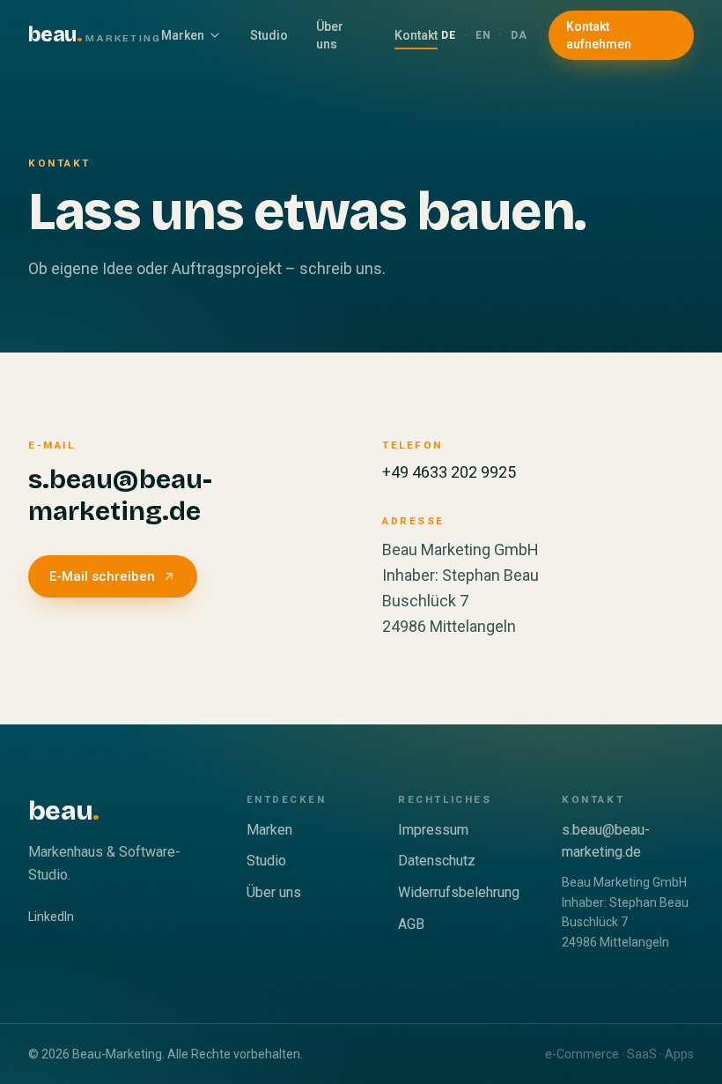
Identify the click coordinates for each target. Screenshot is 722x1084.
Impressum (433, 829)
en (483, 35)
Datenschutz (436, 860)
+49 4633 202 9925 (449, 472)
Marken (182, 35)
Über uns (329, 35)
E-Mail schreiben (102, 576)
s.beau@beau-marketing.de (120, 495)
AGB (411, 924)
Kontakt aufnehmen (598, 35)
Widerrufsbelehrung (458, 892)
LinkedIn (51, 917)
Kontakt (416, 35)
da (519, 35)
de (448, 35)
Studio (269, 35)
